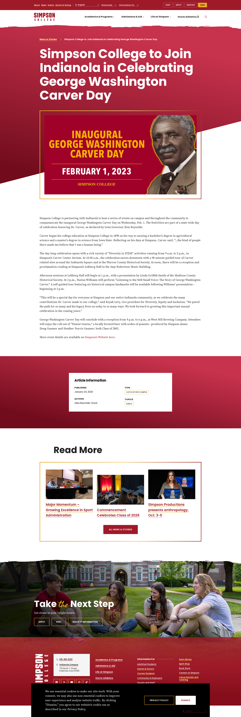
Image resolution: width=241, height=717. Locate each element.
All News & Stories (120, 529)
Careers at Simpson (189, 672)
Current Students (146, 673)
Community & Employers (149, 678)
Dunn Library (185, 659)
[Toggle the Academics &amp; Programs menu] (114, 17)
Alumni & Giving (63, 5)
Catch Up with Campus (136, 392)
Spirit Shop (184, 663)
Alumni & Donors (145, 668)
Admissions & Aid (131, 16)
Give (202, 5)
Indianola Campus (68, 664)
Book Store (184, 668)
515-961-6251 (66, 659)
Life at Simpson (160, 16)
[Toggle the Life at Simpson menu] (170, 17)
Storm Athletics (187, 16)
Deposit (191, 5)
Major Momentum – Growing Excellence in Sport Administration (69, 510)
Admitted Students (146, 664)
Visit (168, 5)
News (43, 5)
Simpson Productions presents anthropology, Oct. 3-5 (168, 510)
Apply (179, 5)
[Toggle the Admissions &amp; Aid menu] (143, 17)
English (81, 4)
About (37, 5)
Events (51, 5)
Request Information (85, 621)
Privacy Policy (159, 700)
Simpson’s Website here (100, 337)
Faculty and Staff (146, 682)
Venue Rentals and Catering (188, 678)
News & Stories (48, 39)
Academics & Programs (99, 16)
